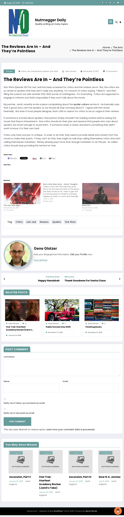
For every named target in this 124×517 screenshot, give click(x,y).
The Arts (9, 71)
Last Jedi (30, 71)
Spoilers (46, 71)
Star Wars (54, 71)
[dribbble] (110, 2)
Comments (9, 356)
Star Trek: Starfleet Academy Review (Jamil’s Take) (29, 482)
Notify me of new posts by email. (19, 413)
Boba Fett (86, 205)
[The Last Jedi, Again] (22, 193)
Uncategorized (25, 453)
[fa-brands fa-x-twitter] (106, 2)
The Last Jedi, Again (12, 205)
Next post (69, 277)
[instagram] (114, 2)
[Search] (116, 22)
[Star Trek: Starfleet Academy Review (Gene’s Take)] (22, 310)
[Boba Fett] (100, 193)
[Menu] (110, 21)
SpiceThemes (91, 511)
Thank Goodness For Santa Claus (85, 280)
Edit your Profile (78, 254)
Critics (23, 71)
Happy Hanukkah (49, 280)
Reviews (38, 71)
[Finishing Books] (102, 310)
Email (65, 381)
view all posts (40, 260)
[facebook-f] (102, 2)
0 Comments (111, 71)
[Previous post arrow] (4, 279)
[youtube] (118, 2)
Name (6, 381)
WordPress (58, 511)
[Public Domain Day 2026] (62, 310)
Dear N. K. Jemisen (89, 477)
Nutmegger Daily (50, 20)
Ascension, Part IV (59, 477)
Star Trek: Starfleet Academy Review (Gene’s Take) (19, 328)
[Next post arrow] (119, 279)
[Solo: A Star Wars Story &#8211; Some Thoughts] (62, 192)
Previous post (53, 277)
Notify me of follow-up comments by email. (24, 403)
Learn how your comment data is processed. (70, 429)
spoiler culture (81, 104)
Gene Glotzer (70, 71)
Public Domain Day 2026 (58, 327)
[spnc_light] (120, 22)
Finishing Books (93, 327)
